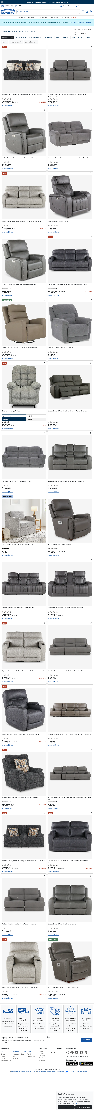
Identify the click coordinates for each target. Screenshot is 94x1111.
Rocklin (29, 1054)
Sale (74, 17)
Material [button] (65, 37)
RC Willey (4, 31)
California (31, 1051)
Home (8, 1071)
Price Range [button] (48, 37)
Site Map (85, 1071)
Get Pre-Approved (68, 6)
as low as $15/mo (7, 555)
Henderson (16, 1054)
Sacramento (31, 1056)
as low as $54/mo (53, 429)
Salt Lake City (8, 6)
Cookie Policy (60, 1071)
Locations (5, 1049)
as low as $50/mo (53, 105)
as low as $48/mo (7, 169)
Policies (34, 1071)
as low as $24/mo (7, 745)
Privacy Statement (41, 1071)
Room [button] (80, 37)
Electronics (43, 17)
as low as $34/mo (53, 555)
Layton (3, 1056)
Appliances (32, 17)
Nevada (15, 1051)
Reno (14, 1056)
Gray (4, 42)
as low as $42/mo (7, 935)
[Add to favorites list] (44, 47)
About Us (42, 1060)
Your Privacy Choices (83, 1107)
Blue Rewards (43, 1058)
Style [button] (73, 37)
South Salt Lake (6, 1061)
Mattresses (54, 17)
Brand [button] (57, 37)
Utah (3, 1051)
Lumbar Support (30, 31)
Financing (42, 1056)
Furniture (22, 17)
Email (48, 1037)
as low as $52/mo (53, 682)
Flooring (65, 17)
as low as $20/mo (7, 359)
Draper (3, 1054)
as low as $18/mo (53, 232)
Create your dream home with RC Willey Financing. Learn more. (47, 2)
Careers (41, 1053)
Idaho (23, 1051)
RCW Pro (41, 1051)
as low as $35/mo (7, 872)
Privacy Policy (80, 1103)
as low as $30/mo (53, 359)
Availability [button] (89, 37)
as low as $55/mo (53, 492)
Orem (3, 1058)
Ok (66, 1107)
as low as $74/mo (53, 745)
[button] (11, 2)
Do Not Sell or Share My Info (75, 1071)
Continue (86, 1040)
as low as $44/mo (53, 169)
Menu (90, 6)
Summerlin (15, 1058)
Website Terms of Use (26, 1071)
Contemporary (13, 31)
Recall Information (15, 1071)
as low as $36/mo (7, 105)
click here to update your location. (80, 23)
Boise (23, 1054)
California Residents (51, 1071)
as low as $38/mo (7, 232)
